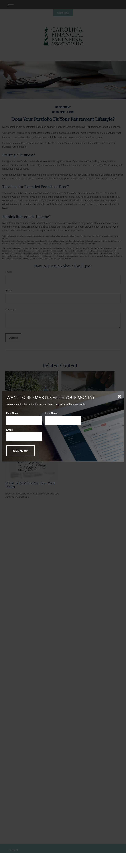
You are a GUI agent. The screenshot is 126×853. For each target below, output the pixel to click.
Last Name (51, 413)
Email (9, 429)
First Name (12, 413)
